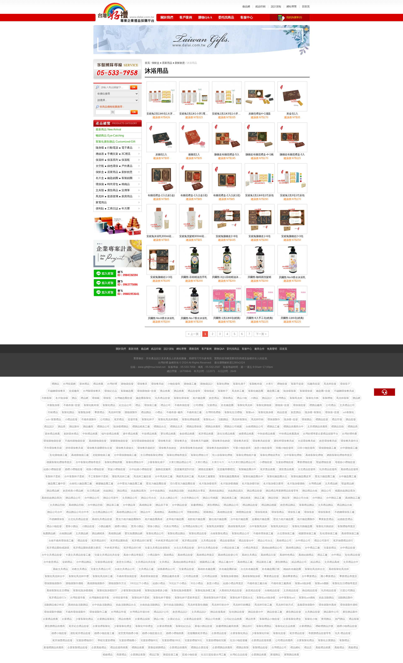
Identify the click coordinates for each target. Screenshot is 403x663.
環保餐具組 (157, 383)
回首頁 (306, 6)
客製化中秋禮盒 (144, 626)
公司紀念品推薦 (233, 619)
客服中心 (246, 17)
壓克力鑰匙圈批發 (156, 483)
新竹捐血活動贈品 (174, 604)
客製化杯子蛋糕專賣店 (187, 597)
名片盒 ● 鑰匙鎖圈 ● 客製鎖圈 (114, 178)
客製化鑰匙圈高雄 (229, 476)
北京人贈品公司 (169, 497)
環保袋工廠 (150, 405)
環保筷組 (209, 390)
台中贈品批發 (179, 504)
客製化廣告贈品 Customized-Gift (115, 141)
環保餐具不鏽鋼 (199, 440)
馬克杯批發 (330, 383)
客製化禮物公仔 (199, 455)
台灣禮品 (281, 398)
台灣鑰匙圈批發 (123, 398)
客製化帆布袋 (91, 405)
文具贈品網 (82, 533)
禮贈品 (55, 383)
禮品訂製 (154, 654)
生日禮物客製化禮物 (151, 455)
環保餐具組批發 (261, 440)
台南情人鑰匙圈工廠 (80, 483)
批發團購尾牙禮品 (197, 633)
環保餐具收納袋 (221, 440)
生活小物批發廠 (238, 640)
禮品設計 (49, 426)
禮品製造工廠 (263, 562)
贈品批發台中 (255, 611)
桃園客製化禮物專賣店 (59, 462)
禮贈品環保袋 (194, 426)
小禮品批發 (71, 419)
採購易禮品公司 (166, 569)
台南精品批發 (272, 590)
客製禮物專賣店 (346, 526)
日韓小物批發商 (306, 447)
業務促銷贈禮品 (157, 647)
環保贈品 (307, 419)
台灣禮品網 (315, 483)
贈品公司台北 (148, 497)
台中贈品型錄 (95, 504)
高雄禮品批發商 (349, 469)
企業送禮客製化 (101, 626)
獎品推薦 (165, 390)
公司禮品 (331, 405)
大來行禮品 (201, 462)
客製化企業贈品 (327, 640)
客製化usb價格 (307, 597)
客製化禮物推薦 (191, 419)
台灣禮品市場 (118, 611)
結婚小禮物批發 (52, 469)
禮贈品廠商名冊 (170, 576)
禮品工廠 (322, 554)
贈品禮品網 (53, 490)
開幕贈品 (208, 512)
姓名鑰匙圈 (227, 405)
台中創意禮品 (51, 562)
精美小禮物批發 (95, 469)
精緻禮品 (108, 654)
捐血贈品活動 (176, 490)
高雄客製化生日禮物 (58, 590)
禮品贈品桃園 (268, 504)
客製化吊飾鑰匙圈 (302, 526)
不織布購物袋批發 (75, 440)
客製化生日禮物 (233, 412)
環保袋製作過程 (349, 604)
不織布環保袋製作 (75, 611)
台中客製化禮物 (293, 455)
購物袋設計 (206, 383)
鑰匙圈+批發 (323, 390)
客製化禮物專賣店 (177, 455)
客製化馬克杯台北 (315, 569)
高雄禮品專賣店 (205, 554)
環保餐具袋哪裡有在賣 (99, 447)
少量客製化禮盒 (123, 626)
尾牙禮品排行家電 (142, 540)
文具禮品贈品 (325, 504)
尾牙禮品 (119, 419)
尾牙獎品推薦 (267, 469)
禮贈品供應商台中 (293, 426)
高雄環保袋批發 (149, 576)
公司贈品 (105, 419)
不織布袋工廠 (194, 412)
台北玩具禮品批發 (78, 519)
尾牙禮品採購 (189, 540)
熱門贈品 (340, 619)
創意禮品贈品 (287, 504)
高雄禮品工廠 (245, 562)
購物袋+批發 (282, 405)
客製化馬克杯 (245, 405)
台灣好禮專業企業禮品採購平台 (320, 433)
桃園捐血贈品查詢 (345, 490)
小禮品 (158, 412)
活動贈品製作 (345, 597)
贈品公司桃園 (210, 497)
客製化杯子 (148, 419)
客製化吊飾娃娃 (325, 526)
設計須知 (276, 6)
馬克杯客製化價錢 (198, 604)
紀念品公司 (125, 405)
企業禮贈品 (305, 626)
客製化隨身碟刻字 (107, 590)
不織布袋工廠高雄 (281, 583)
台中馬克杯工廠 (164, 476)
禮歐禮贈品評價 (324, 626)
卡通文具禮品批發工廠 (78, 554)
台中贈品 (317, 497)
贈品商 (61, 426)
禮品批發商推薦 (119, 647)
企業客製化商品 (239, 633)
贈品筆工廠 (112, 504)
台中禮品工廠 (312, 547)
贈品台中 (145, 512)
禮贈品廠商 (315, 405)
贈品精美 (246, 497)
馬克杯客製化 (239, 419)
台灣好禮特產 (349, 433)
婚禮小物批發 (59, 633)
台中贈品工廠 (333, 497)
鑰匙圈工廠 (273, 390)
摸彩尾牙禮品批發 (80, 633)
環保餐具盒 (180, 440)
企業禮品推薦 (50, 619)
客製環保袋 (306, 390)
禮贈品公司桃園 (233, 426)
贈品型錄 (273, 497)
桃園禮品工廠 (207, 562)
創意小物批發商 (263, 447)
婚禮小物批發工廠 (104, 633)
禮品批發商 (194, 390)
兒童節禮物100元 (171, 640)
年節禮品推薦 (149, 433)
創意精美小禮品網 (73, 490)
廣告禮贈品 (213, 504)
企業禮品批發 (218, 633)
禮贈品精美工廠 (141, 426)
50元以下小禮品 (178, 583)
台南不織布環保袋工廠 (61, 540)
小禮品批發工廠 (230, 547)
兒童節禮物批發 (284, 462)
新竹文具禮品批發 (208, 547)
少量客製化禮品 (84, 619)
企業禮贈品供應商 (222, 647)
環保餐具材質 (241, 440)
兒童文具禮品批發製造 (157, 547)
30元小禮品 (196, 583)
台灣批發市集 (77, 597)
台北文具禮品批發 (184, 547)
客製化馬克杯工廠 (103, 576)
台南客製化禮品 (219, 533)
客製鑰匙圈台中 (247, 469)
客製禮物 (327, 398)
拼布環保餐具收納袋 (191, 447)
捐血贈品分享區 (196, 490)
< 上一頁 (193, 334)
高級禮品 (339, 647)
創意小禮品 (213, 583)
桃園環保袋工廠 (307, 533)
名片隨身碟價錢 (229, 483)
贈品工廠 (259, 497)
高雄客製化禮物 (314, 455)
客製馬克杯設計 (279, 526)
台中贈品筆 (129, 504)
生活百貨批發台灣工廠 (213, 654)
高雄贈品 (159, 512)
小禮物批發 (265, 462)
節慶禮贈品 (197, 504)
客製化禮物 (223, 383)
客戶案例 (185, 17)
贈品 (74, 398)
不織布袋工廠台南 (257, 583)
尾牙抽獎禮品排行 (343, 540)
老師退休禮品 (71, 433)
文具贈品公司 (129, 497)
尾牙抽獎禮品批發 (62, 640)
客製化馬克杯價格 (168, 419)
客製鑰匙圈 (127, 390)
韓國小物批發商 (284, 447)
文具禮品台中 (350, 562)
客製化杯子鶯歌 (162, 597)
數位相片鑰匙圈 (218, 519)
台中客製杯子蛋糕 (74, 476)
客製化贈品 (68, 412)
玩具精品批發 (328, 590)
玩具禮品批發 (162, 398)
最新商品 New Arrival (108, 129)
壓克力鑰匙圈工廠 (325, 476)
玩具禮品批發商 (328, 469)
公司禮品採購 (209, 576)
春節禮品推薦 (187, 433)
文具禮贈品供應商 (317, 426)
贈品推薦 (179, 390)
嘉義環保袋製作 (306, 604)
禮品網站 (295, 647)
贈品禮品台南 (309, 490)
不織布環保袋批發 (126, 576)
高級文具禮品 (60, 569)
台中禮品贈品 (83, 562)
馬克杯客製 (342, 398)
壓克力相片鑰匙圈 (283, 519)
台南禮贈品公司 (254, 426)
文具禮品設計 (199, 611)
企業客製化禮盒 (292, 619)
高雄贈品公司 (175, 512)
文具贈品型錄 (57, 504)
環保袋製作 (273, 419)
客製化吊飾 (312, 398)
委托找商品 (226, 17)
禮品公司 (166, 405)
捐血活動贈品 (326, 597)
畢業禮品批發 (271, 576)
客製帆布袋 (255, 383)
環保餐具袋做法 (124, 447)
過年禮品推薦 (130, 433)
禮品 (137, 405)
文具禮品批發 (208, 540)
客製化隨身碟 (265, 412)
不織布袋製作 (88, 419)
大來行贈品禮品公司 (180, 462)
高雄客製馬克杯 (237, 526)
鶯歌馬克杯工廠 (121, 476)
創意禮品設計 (180, 611)
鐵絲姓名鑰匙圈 (292, 569)
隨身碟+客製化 (313, 412)
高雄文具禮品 (249, 554)
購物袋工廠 (190, 383)
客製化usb (209, 419)
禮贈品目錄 (337, 426)
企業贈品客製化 (106, 619)
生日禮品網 (93, 490)
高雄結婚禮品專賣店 (184, 562)
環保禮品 (228, 398)
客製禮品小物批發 (269, 619)
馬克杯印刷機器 (242, 604)
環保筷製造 (324, 512)
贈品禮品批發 (254, 490)
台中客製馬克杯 (258, 526)
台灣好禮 (112, 383)
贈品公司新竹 (110, 497)
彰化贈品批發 (236, 611)
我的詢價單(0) (294, 17)
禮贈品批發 (321, 419)
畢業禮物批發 (304, 462)
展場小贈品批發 (203, 626)
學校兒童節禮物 (106, 640)
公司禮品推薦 (190, 576)
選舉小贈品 (71, 526)
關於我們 (167, 17)
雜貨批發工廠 (170, 654)
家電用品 (101, 202)
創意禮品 (214, 398)
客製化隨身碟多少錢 (156, 590)
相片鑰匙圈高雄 (153, 519)
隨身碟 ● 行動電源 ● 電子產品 (114, 147)
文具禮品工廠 (146, 569)
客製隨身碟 (84, 412)
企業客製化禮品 (305, 640)
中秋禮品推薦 (90, 433)
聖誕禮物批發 (323, 462)
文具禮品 (164, 562)
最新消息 (133, 348)
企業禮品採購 (142, 619)
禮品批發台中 (246, 540)
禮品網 (84, 398)
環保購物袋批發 (52, 440)
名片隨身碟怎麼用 (273, 483)
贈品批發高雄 (217, 611)
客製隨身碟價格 (230, 576)
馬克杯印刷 (257, 419)
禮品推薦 (98, 383)
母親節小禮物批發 (345, 462)
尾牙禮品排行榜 (132, 547)
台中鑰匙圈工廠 (347, 476)
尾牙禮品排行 (98, 540)
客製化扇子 (239, 383)
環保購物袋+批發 (146, 390)
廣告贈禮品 (281, 562)
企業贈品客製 (137, 654)
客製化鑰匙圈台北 (277, 476)
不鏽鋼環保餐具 (56, 390)
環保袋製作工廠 (98, 611)
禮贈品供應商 (212, 426)
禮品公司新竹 (321, 540)
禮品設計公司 (161, 611)
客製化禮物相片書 (246, 455)
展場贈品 (275, 654)
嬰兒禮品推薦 (168, 433)
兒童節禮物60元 (149, 640)
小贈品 (254, 398)
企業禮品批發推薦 (261, 640)
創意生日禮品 (124, 562)
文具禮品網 (331, 483)
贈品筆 (286, 497)
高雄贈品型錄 (76, 504)
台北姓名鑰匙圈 (249, 569)
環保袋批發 (299, 405)
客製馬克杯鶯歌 (215, 526)
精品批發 (282, 412)
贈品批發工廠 (274, 611)
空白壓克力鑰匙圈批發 (182, 483)
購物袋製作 (131, 412)
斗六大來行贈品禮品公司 (242, 462)
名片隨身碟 (61, 398)
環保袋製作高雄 (327, 604)
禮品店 (308, 647)
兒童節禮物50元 (193, 640)
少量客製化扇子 (156, 462)
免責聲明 (272, 348)
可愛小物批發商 (242, 447)
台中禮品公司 (302, 540)
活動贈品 (223, 419)
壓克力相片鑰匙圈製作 (128, 519)
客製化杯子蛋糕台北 (241, 597)
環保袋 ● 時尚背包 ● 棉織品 (113, 184)
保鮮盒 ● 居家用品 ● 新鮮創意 (114, 172)
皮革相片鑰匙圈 (175, 519)
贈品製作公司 (331, 611)
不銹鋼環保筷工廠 (344, 512)
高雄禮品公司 (284, 540)
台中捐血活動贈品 (102, 604)
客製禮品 (344, 640)
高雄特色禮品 (287, 554)
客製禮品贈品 (306, 504)
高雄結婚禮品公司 (272, 547)
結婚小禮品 (159, 583)
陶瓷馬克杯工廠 (185, 476)
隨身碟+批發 (291, 419)
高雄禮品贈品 (293, 547)
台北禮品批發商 (306, 469)
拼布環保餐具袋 (74, 447)
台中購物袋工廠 (349, 447)
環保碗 (95, 398)
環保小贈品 (153, 526)
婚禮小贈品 (121, 526)
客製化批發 (279, 633)
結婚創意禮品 (345, 519)
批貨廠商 (74, 390)
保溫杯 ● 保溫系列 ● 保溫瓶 (113, 159)
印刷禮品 (53, 412)
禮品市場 (337, 419)
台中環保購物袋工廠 (125, 455)
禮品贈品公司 (231, 504)
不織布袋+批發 (71, 405)
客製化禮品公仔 (240, 533)
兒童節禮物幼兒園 (216, 640)
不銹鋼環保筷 (56, 519)
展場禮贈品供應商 (53, 647)
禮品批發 (82, 540)
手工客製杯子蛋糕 (98, 476)
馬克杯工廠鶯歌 (206, 476)
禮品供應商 (124, 619)
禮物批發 (282, 383)
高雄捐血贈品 (216, 490)
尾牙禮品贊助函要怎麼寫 (87, 547)
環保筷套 (309, 512)
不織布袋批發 (182, 405)
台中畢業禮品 (309, 576)
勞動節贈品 (193, 512)
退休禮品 (84, 383)
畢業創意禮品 (326, 519)
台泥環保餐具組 (306, 440)
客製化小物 (311, 619)
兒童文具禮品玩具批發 (107, 554)
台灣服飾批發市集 (99, 597)
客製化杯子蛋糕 (140, 597)
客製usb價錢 (321, 583)
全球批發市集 (120, 597)
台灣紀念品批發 (238, 654)
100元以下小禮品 (139, 583)
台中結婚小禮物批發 (140, 469)
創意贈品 (296, 412)
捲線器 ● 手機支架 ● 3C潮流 (113, 153)
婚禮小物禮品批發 (347, 626)
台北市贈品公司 (190, 497)
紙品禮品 (315, 562)
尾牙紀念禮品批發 (79, 626)
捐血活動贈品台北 (126, 604)
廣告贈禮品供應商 (55, 626)
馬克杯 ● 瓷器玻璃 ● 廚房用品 (114, 196)
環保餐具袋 (164, 440)
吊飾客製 (47, 398)
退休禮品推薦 (52, 433)
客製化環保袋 (181, 398)
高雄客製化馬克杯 (339, 569)
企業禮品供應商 (178, 647)
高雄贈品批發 (224, 512)
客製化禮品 (109, 405)
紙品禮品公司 (299, 562)
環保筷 (107, 398)
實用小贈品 (137, 526)
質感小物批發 (189, 654)
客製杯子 (223, 390)
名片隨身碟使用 (208, 483)
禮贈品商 (353, 426)
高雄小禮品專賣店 (133, 554)
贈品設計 (267, 398)
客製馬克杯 (296, 398)
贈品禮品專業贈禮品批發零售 (282, 490)
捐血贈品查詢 (138, 490)
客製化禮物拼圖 (113, 462)
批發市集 (133, 419)
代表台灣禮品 (171, 526)
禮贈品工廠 (273, 426)
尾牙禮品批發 (297, 633)
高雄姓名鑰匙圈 (206, 569)
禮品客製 (354, 619)
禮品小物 (242, 398)
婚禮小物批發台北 (152, 633)
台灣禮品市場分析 (140, 611)
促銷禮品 (67, 562)
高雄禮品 (169, 554)
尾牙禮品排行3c (57, 597)
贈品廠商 (88, 426)
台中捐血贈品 (157, 490)
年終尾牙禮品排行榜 (167, 540)
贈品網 (356, 398)
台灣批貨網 (69, 383)
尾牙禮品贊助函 (119, 540)
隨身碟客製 (289, 390)
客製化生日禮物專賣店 (344, 583)
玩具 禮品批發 (343, 633)
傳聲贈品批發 (243, 512)
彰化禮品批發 (352, 554)
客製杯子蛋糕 (52, 476)
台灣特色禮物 (213, 412)
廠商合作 (259, 348)
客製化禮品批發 (198, 533)
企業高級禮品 (98, 647)
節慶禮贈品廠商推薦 (227, 626)
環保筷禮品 (277, 512)
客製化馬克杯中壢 (79, 576)
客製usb (250, 412)
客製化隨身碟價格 (83, 590)
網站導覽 (292, 6)
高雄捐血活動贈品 (78, 604)
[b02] (201, 55)
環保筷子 (345, 383)
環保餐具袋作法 (349, 440)
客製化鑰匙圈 (255, 390)
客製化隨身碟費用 (181, 590)
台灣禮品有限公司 (193, 526)
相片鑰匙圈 (199, 398)
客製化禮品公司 (155, 533)
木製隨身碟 (53, 405)
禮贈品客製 (242, 647)
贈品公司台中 (54, 512)
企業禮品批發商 (193, 619)
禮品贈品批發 (250, 504)
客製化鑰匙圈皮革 (301, 476)
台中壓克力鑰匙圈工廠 (129, 483)
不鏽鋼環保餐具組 (344, 390)
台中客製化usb (287, 597)
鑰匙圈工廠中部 (56, 483)
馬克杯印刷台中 (220, 604)
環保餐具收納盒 (167, 447)
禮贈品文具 (176, 426)
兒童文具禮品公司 (101, 569)
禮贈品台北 (160, 426)
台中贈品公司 (91, 497)
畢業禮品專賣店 (348, 576)
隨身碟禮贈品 (120, 426)
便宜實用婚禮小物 (128, 633)
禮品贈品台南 (344, 504)
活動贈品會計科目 (54, 604)
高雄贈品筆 (145, 504)
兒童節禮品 (330, 547)
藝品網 (246, 6)
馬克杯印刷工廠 (263, 604)
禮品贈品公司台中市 (77, 512)
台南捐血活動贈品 (150, 604)
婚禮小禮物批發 (73, 469)
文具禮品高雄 (331, 562)
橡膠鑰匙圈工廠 (104, 483)
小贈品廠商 (104, 526)
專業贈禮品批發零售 (319, 633)
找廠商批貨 (313, 383)
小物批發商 (173, 383)
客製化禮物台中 (135, 462)
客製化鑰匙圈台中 (253, 476)
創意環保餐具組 (328, 440)
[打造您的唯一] (117, 266)
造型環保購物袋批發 (143, 440)
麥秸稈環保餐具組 (284, 440)
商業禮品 (121, 654)
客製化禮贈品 (263, 626)
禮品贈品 (146, 412)
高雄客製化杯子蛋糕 (215, 597)
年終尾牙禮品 (112, 547)
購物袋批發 (127, 383)
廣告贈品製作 (350, 611)
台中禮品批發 (347, 547)
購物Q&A (205, 17)
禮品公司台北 (265, 540)
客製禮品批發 (260, 647)
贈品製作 (74, 426)
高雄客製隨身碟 (251, 576)
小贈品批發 (88, 526)
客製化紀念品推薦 (285, 626)
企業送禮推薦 (164, 626)
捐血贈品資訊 (235, 490)
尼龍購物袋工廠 (101, 455)
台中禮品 (336, 554)
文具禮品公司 (347, 405)
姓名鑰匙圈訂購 (271, 569)
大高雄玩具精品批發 (230, 590)
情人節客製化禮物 (222, 455)
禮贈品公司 (103, 426)
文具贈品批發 (312, 611)
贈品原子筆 (162, 504)
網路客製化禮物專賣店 (339, 455)
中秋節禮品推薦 (266, 433)
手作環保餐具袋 (53, 447)
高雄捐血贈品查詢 (52, 497)
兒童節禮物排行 (85, 640)
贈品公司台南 (301, 497)
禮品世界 (251, 619)
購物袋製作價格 (74, 583)
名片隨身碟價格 (296, 483)
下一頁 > (261, 334)
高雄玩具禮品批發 (102, 519)
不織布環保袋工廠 (263, 533)
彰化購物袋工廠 (58, 455)
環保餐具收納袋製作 (218, 447)
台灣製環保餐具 (92, 390)
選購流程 (194, 348)
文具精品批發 (290, 590)
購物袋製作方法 (117, 583)
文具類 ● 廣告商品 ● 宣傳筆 (113, 190)
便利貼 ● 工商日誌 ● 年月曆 (113, 208)
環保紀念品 (110, 390)
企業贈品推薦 (258, 654)
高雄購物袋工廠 (80, 455)
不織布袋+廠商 (174, 412)
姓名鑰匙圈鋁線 (228, 569)
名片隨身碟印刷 (250, 483)
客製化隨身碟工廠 (205, 590)
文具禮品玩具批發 (145, 562)
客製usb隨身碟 (303, 583)
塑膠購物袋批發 (119, 440)
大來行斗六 (218, 462)
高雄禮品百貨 (268, 554)
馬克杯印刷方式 (284, 604)
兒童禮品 (212, 405)
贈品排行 (247, 626)
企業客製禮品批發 (77, 647)
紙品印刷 (260, 6)
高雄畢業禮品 (290, 576)
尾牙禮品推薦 (205, 433)
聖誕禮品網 (347, 483)
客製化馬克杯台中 (55, 576)
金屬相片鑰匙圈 (261, 519)
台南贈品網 (65, 533)
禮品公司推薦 (212, 619)
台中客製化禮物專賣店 (88, 462)
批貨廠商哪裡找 (226, 469)
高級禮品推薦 (323, 647)
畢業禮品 (99, 412)
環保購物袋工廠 (327, 447)
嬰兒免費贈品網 (133, 533)
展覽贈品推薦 (291, 654)
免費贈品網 (49, 533)
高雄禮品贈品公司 (126, 512)
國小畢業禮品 (328, 576)
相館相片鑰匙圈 (196, 519)
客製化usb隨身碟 (265, 597)
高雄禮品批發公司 (228, 554)
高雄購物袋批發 (97, 440)
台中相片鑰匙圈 (239, 519)
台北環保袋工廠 (286, 533)
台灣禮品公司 (279, 647)
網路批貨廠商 (205, 469)
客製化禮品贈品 (176, 533)
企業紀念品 (173, 619)
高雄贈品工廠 (352, 497)
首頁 (147, 62)
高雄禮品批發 (185, 554)
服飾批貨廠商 (163, 469)
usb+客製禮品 (53, 419)
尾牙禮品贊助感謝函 (58, 547)
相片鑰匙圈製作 (306, 519)
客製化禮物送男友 (270, 455)
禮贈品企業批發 (199, 647)
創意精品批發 (253, 590)
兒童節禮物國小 (128, 640)
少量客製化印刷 (260, 633)
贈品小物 (159, 619)
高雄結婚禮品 (306, 554)
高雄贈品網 (114, 533)
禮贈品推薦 (138, 647)
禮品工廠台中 (226, 562)
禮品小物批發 (54, 526)
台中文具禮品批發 (52, 554)
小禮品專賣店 (250, 547)
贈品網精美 (98, 533)
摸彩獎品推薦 (286, 469)
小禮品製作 (153, 554)
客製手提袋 (297, 383)
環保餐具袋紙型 (146, 447)
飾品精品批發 (309, 590)
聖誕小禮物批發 (116, 469)
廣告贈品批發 (293, 611)
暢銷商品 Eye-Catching (110, 135)
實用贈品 (326, 619)
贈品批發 (351, 419)
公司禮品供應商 (284, 640)
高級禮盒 (353, 647)
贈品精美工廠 (229, 497)
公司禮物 (198, 405)
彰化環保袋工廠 (329, 533)
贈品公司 (326, 490)
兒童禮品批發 (186, 569)
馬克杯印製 (114, 412)
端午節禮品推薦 (110, 433)
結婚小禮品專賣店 (233, 583)
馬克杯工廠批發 (142, 476)
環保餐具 (142, 383)
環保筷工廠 (294, 512)
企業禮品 (67, 619)
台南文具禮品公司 (125, 569)
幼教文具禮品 (79, 569)
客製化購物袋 (263, 405)
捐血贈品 (108, 490)
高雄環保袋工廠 (350, 533)
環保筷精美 (261, 512)
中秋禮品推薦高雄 (289, 433)
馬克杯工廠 (238, 390)
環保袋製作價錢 (53, 611)
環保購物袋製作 (53, 583)
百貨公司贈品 (347, 590)
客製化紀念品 (183, 626)
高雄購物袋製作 (96, 583)
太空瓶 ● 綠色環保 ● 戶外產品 (114, 165)
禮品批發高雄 (227, 540)
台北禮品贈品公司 (103, 512)
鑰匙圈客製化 (143, 398)
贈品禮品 (122, 490)
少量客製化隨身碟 (131, 590)
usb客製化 (348, 412)
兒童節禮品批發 (104, 562)
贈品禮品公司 (73, 497)
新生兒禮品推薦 (226, 433)
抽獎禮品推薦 (246, 433)
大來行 (269, 383)
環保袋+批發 (332, 412)
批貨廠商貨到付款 (184, 469)
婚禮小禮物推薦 (175, 633)
